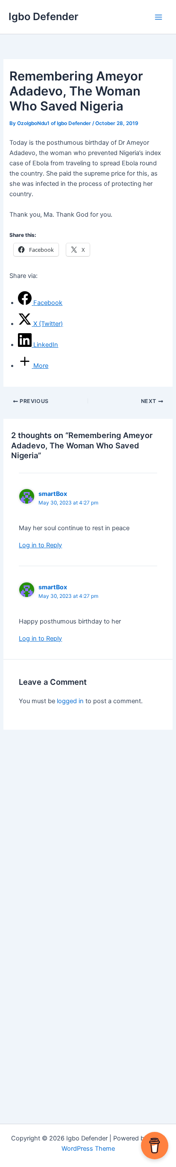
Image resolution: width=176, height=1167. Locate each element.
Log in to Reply (40, 545)
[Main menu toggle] (158, 17)
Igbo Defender (43, 16)
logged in (70, 701)
